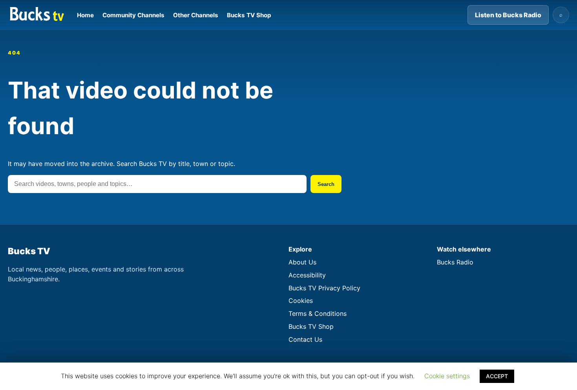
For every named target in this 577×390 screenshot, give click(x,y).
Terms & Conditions (317, 313)
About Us (302, 262)
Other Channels (195, 15)
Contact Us (305, 339)
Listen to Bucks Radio (508, 15)
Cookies (300, 300)
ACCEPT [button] (497, 376)
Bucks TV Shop (249, 15)
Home (85, 15)
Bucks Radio (455, 262)
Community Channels (133, 15)
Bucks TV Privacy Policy (324, 288)
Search (326, 184)
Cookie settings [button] (447, 376)
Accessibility (307, 275)
